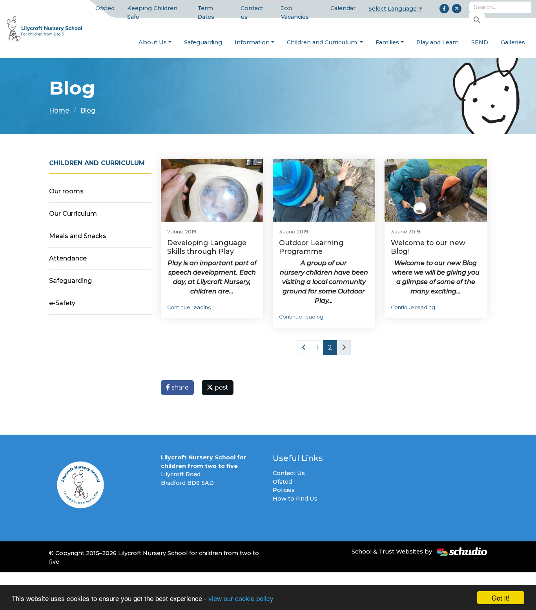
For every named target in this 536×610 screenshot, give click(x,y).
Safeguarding (203, 42)
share (179, 387)
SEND (479, 42)
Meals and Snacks (77, 236)
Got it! (501, 598)
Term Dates (205, 12)
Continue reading (189, 307)
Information (252, 42)
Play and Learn (437, 42)
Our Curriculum (73, 213)
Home (59, 110)
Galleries (513, 42)
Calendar (343, 8)
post (220, 387)
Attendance (68, 258)
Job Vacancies (295, 12)
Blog (87, 110)
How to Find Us (295, 498)
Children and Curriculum (323, 42)
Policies (284, 489)
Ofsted (105, 8)
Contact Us (289, 473)
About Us (153, 42)
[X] (456, 8)
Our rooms (66, 191)
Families (387, 42)
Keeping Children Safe (152, 12)
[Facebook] (444, 8)
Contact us (252, 12)
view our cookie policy (240, 598)
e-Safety (62, 303)
